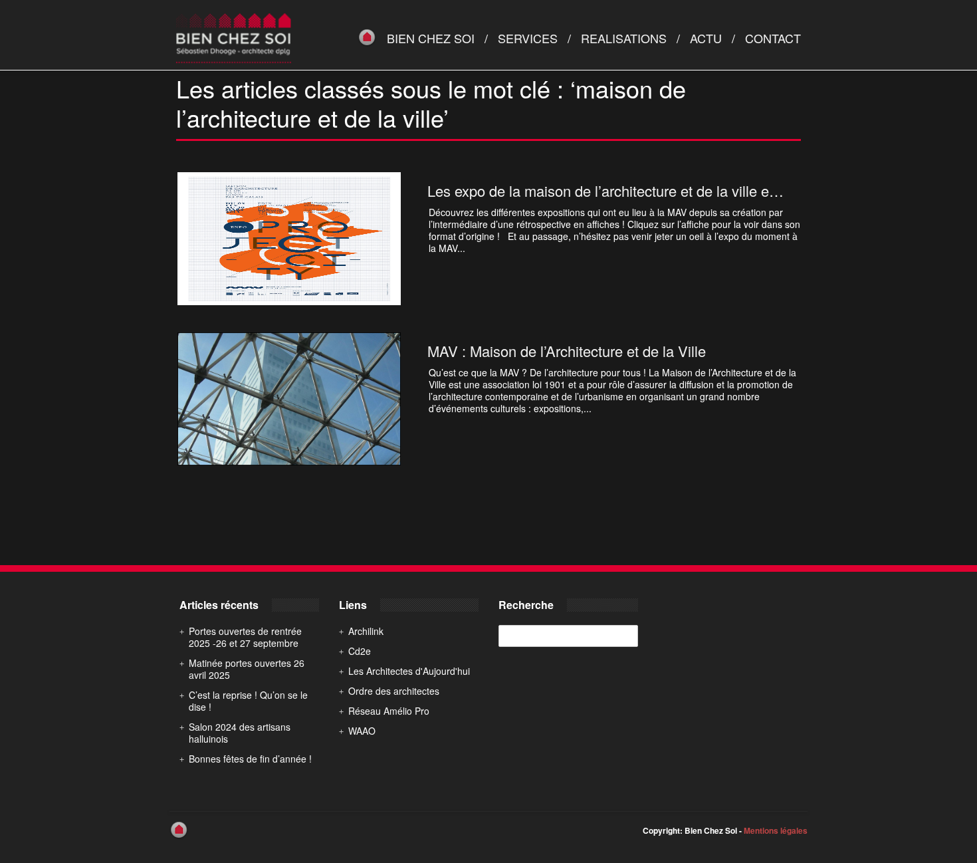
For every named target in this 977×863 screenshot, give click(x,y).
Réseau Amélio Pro (388, 710)
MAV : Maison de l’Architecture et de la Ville (566, 350)
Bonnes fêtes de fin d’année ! (250, 758)
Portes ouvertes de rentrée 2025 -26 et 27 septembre (245, 637)
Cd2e (359, 651)
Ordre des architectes (393, 690)
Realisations (624, 38)
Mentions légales (776, 830)
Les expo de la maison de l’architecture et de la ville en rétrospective (645, 190)
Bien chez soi (431, 38)
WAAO (362, 730)
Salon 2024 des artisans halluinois (239, 732)
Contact (773, 38)
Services (528, 38)
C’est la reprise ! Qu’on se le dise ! (248, 700)
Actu (706, 38)
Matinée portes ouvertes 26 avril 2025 (246, 668)
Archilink (365, 631)
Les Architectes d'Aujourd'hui (409, 671)
